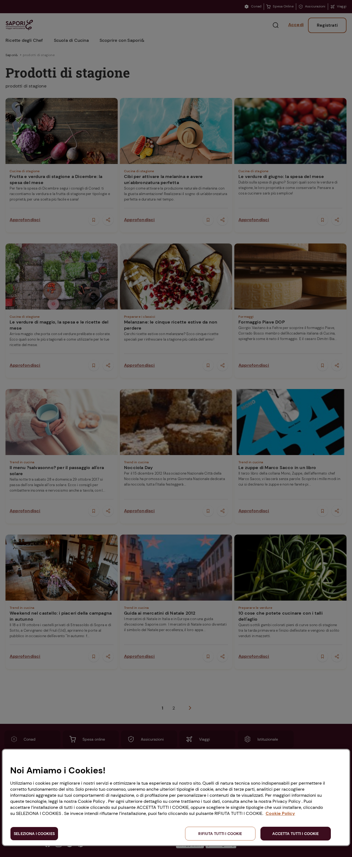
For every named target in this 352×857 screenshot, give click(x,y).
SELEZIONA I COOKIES (34, 833)
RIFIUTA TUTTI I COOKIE (220, 833)
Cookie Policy (280, 813)
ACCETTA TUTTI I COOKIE (295, 833)
